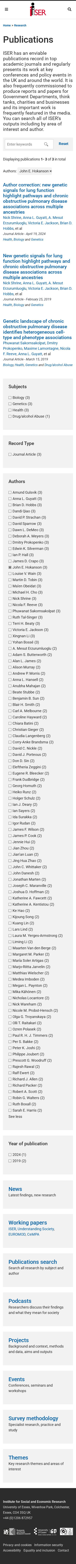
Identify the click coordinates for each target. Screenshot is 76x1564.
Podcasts (20, 1301)
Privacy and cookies (17, 1545)
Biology (19, 239)
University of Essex (45, 1531)
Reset (63, 144)
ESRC (16, 1531)
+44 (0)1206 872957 (17, 1518)
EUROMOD (17, 1234)
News (15, 1189)
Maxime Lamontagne (41, 348)
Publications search (33, 1262)
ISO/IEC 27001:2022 (66, 1531)
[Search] (69, 9)
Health (7, 239)
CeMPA (33, 1234)
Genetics (37, 239)
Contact (63, 1550)
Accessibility (12, 1550)
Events (17, 1379)
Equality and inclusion (39, 1550)
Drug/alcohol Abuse (59, 365)
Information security (48, 1545)
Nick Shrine (12, 217)
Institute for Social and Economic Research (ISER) (38, 10)
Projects (19, 1340)
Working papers (28, 1223)
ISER (12, 1229)
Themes (18, 1457)
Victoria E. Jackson (43, 223)
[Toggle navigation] (6, 9)
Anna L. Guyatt (35, 217)
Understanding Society (36, 1229)
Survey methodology (33, 1418)
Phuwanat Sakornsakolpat (24, 343)
